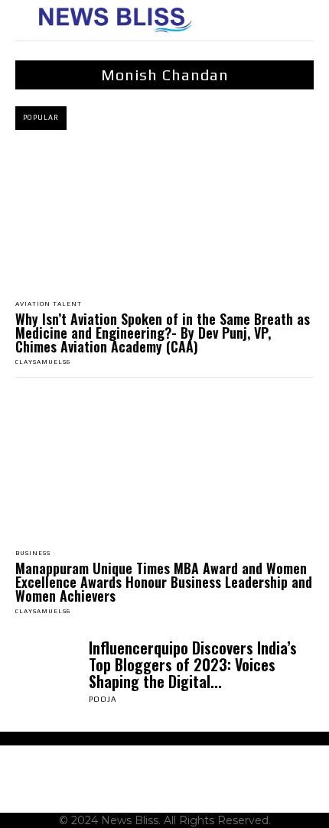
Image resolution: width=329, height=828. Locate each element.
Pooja (103, 699)
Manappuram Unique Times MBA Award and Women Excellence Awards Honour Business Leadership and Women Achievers (163, 582)
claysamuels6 (43, 362)
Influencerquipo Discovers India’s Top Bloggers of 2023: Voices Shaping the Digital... (193, 664)
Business (32, 553)
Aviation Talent (48, 304)
